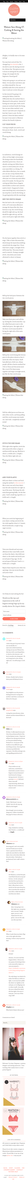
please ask (10, 1155)
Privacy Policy (13, 1177)
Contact (20, 1170)
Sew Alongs (10, 625)
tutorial (16, 779)
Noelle (8, 689)
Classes (16, 1)
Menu (14, 20)
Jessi (7, 931)
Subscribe (14, 619)
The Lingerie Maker (14, 1169)
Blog (4, 1)
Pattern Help (13, 1172)
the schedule (14, 64)
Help (24, 1)
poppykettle (9, 710)
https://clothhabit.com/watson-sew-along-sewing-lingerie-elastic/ (17, 970)
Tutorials (11, 1)
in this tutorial (18, 483)
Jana (7, 640)
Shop (7, 1)
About (20, 1)
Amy (7, 674)
